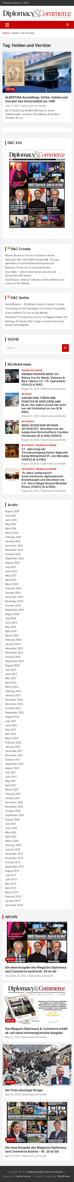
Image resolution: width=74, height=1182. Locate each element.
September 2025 (14, 558)
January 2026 (12, 541)
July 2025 (10, 567)
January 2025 (12, 592)
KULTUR (10, 89)
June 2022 (11, 725)
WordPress (63, 1176)
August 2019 (12, 870)
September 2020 (14, 815)
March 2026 (11, 532)
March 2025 (11, 584)
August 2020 (12, 819)
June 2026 (11, 519)
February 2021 (13, 793)
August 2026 (12, 511)
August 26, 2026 (30, 388)
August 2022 (12, 716)
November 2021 (14, 755)
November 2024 (14, 601)
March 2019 (11, 892)
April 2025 (10, 579)
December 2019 (14, 853)
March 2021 (11, 789)
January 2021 (12, 798)
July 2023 (10, 669)
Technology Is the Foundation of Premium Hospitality (35, 308)
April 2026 (10, 528)
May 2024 (10, 626)
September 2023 (14, 661)
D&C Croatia (20, 249)
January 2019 (12, 900)
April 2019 (10, 888)
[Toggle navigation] (7, 25)
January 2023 (12, 695)
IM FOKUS (26, 394)
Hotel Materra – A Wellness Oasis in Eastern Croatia (34, 304)
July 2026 (10, 515)
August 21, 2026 (30, 416)
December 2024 (14, 597)
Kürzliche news (19, 364)
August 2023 (12, 665)
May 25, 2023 (12, 1037)
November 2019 (14, 858)
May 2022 (10, 729)
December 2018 (14, 905)
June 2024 (11, 622)
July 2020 (10, 823)
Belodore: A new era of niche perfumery (27, 267)
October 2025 (12, 554)
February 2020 (13, 845)
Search (65, 348)
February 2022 (13, 742)
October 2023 (12, 656)
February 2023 (13, 691)
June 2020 (11, 828)
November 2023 (14, 652)
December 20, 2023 (15, 975)
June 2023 (11, 674)
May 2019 (10, 883)
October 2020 (12, 811)
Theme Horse (22, 1176)
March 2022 (11, 738)
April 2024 (10, 631)
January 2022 (12, 746)
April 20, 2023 (12, 1094)
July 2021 (10, 772)
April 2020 (10, 836)
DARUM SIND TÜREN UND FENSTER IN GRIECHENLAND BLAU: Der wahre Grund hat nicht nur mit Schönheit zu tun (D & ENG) (44, 405)
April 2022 (10, 733)
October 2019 (12, 862)
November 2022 (14, 704)
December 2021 (14, 751)
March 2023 (11, 686)
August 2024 (12, 614)
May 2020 (10, 832)
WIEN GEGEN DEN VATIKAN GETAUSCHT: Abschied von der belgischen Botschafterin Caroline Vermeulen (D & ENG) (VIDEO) (45, 430)
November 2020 (14, 806)
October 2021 (12, 759)
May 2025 (10, 575)
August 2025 (12, 562)
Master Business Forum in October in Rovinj (30, 255)
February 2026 (13, 537)
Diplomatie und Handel (34, 105)
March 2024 (11, 635)
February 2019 (13, 896)
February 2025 (13, 588)
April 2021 (10, 785)
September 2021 (14, 763)
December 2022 (14, 699)
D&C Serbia (20, 298)
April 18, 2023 (12, 1156)
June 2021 (11, 776)
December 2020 (14, 802)
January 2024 (12, 644)
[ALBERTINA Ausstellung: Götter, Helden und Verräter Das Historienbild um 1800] (37, 72)
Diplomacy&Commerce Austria (45, 1171)
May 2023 (10, 678)
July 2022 (10, 721)
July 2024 (10, 618)
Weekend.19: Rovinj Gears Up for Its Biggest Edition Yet (36, 317)
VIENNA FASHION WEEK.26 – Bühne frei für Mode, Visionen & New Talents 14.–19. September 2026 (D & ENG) (44, 379)
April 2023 (10, 682)
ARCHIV (11, 917)
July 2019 (10, 875)
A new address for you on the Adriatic (26, 312)
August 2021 (12, 768)
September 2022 (14, 712)
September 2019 (14, 866)
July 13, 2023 (12, 105)
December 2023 (14, 648)
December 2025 (14, 545)
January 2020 (12, 849)
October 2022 (12, 708)
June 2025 (11, 571)
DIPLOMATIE (28, 421)
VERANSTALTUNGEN (32, 370)
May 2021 (10, 781)
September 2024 (14, 609)
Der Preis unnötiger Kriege (24, 1090)
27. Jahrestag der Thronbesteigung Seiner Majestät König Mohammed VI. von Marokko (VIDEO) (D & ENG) (45, 454)
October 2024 (12, 605)
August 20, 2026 (30, 439)
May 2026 (10, 524)
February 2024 (13, 639)
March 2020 (11, 841)
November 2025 (14, 549)
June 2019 (11, 879)
